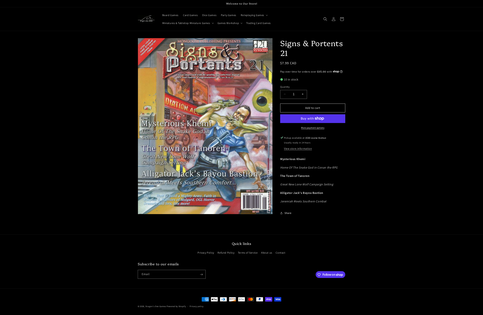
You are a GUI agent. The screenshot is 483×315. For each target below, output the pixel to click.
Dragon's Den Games (155, 306)
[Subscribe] (201, 274)
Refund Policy (226, 252)
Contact (280, 252)
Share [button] (288, 212)
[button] (253, 15)
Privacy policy (197, 306)
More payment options (312, 127)
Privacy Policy (206, 252)
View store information (298, 148)
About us (266, 252)
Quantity (285, 86)
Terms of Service (248, 252)
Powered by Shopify (176, 306)
